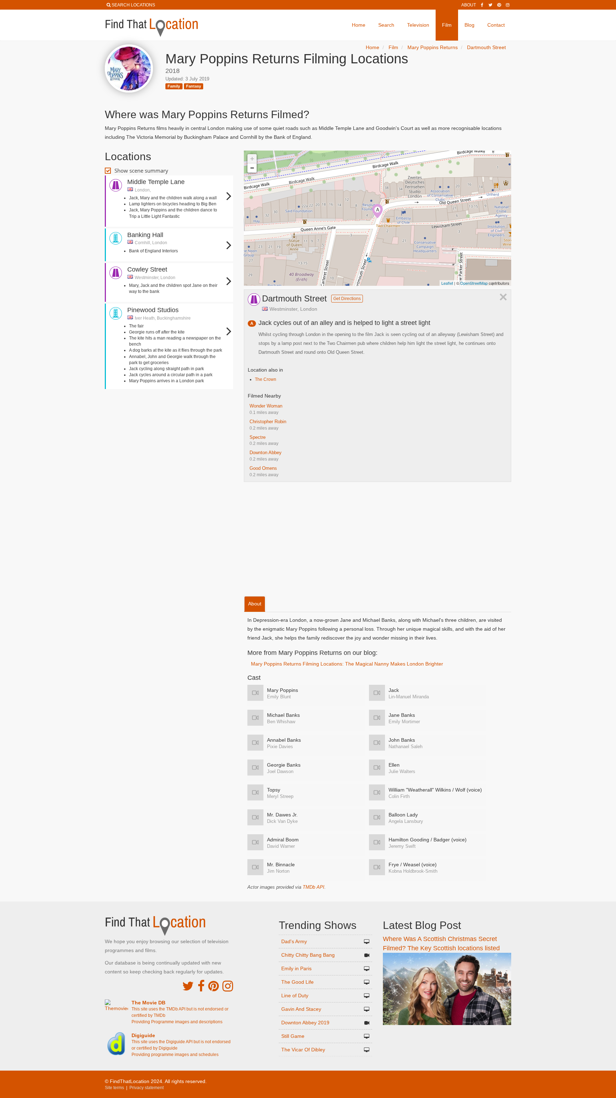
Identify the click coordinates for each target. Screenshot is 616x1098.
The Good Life (297, 982)
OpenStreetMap (474, 283)
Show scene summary (141, 170)
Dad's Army (294, 941)
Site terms (114, 1087)
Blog (469, 25)
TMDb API (313, 887)
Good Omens (263, 468)
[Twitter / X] (490, 4)
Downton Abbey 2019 (305, 1022)
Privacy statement (146, 1087)
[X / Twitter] (188, 986)
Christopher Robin (268, 421)
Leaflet (447, 283)
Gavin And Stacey (301, 1009)
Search (386, 25)
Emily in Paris (296, 968)
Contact (496, 25)
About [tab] (254, 603)
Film (447, 25)
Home (358, 25)
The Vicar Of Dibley (303, 1049)
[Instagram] (507, 4)
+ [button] (252, 158)
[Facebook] (482, 4)
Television (418, 25)
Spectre (258, 437)
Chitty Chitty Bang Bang (308, 955)
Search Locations (133, 4)
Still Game (292, 1036)
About (468, 4)
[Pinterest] (499, 4)
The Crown (265, 379)
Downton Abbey (266, 452)
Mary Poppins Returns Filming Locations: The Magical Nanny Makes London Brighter (347, 664)
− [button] (252, 168)
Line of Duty (294, 995)
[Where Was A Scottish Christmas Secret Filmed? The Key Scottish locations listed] (447, 988)
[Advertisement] (169, 412)
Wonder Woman (266, 406)
